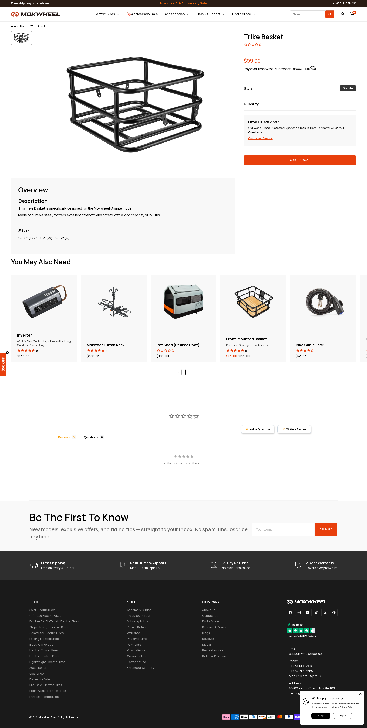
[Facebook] (290, 612)
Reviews (208, 639)
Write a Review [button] (296, 429)
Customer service (260, 138)
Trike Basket (264, 36)
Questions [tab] (91, 437)
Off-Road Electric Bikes (45, 616)
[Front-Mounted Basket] (253, 318)
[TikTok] (316, 612)
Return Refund (137, 627)
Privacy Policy (136, 650)
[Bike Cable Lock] (323, 318)
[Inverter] (44, 318)
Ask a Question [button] (260, 429)
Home (14, 26)
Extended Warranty (140, 668)
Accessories (38, 668)
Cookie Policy (136, 656)
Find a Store (210, 621)
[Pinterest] (334, 612)
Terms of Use (136, 662)
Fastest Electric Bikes (44, 697)
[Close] (360, 694)
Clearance (36, 674)
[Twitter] (325, 612)
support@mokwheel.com (306, 654)
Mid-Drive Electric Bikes (45, 685)
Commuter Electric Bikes (46, 633)
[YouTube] (308, 612)
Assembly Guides (139, 610)
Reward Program (214, 650)
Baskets (24, 26)
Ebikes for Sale (39, 679)
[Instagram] (299, 612)
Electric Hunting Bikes (44, 656)
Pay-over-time (137, 639)
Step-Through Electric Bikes (49, 627)
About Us (208, 610)
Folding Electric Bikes (44, 639)
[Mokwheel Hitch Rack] (114, 318)
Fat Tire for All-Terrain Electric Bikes (54, 621)
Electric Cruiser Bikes (44, 650)
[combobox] (312, 14)
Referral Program (214, 656)
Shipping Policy (137, 621)
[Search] (329, 14)
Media (206, 644)
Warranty (133, 633)
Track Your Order (138, 616)
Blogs (206, 633)
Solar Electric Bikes (42, 610)
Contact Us (210, 616)
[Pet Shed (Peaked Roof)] (183, 318)
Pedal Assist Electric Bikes (47, 691)
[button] (23, 41)
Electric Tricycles (41, 644)
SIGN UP (326, 529)
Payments (134, 644)
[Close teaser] (7, 352)
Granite (349, 88)
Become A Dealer (214, 627)
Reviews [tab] (64, 437)
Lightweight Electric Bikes (47, 662)
